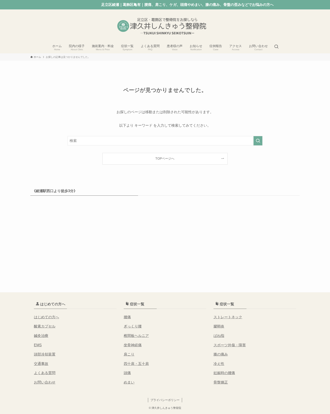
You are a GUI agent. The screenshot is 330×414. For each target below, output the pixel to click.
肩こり (129, 354)
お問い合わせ (44, 382)
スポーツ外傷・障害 (229, 345)
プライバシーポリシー (165, 400)
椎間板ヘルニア (136, 336)
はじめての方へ (46, 317)
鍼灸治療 (41, 336)
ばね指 (218, 336)
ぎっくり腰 (133, 326)
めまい (129, 382)
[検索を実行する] (257, 140)
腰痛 (127, 317)
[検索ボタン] (276, 47)
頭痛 (127, 373)
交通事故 (41, 364)
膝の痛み (220, 354)
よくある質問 (44, 373)
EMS (38, 345)
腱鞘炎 (218, 326)
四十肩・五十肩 (136, 364)
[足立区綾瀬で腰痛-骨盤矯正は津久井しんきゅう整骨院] (165, 26)
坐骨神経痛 (133, 345)
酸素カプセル (44, 326)
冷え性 (218, 364)
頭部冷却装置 (44, 354)
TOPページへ (164, 158)
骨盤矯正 (220, 382)
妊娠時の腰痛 (224, 373)
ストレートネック (227, 317)
